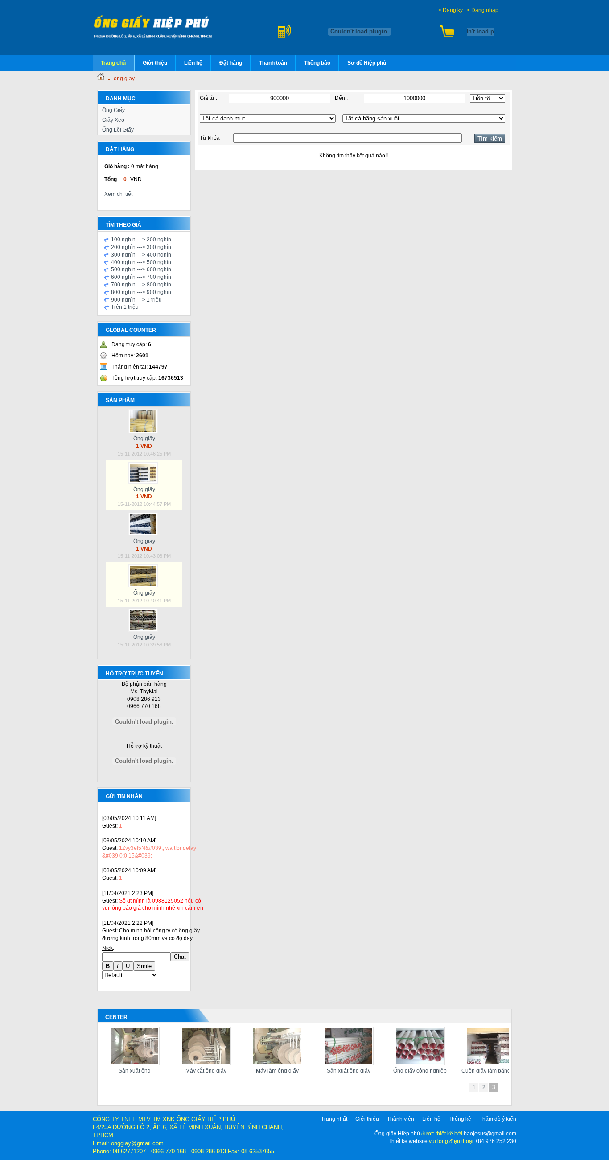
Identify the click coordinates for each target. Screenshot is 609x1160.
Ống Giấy (113, 110)
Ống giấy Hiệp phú (397, 1134)
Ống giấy (144, 438)
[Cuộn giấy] (276, 1064)
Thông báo (317, 63)
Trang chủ (113, 63)
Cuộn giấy (275, 1071)
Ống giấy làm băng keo (347, 1071)
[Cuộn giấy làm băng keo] (205, 1064)
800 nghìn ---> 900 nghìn (141, 292)
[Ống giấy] (144, 431)
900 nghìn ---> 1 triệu (136, 300)
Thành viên (400, 1119)
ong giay (124, 78)
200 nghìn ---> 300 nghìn (141, 247)
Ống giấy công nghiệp (133, 1071)
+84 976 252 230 (495, 1141)
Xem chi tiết (118, 194)
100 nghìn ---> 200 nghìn (141, 239)
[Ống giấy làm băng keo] (347, 1064)
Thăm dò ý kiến (497, 1119)
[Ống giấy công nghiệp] (133, 1064)
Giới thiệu (155, 63)
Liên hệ (193, 63)
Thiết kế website (408, 1141)
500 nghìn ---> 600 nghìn (141, 269)
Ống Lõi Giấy (118, 130)
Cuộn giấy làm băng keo (205, 1071)
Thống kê (460, 1119)
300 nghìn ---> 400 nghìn (141, 255)
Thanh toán (273, 63)
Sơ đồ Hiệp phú (366, 63)
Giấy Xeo (113, 120)
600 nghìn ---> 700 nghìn (141, 277)
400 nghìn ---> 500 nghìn (141, 262)
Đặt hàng (230, 63)
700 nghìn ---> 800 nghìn (141, 285)
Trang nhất (334, 1119)
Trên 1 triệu (125, 307)
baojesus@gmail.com (490, 1134)
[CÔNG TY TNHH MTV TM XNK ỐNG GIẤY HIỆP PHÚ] (153, 26)
